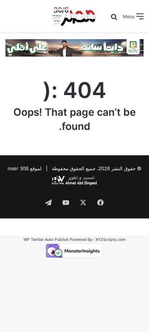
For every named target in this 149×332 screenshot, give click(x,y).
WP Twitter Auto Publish (46, 239)
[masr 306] (74, 16)
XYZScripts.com (110, 239)
